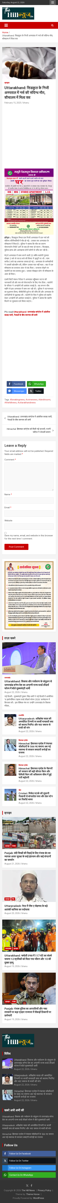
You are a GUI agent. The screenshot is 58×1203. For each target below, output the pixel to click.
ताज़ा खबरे (9, 638)
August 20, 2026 (12, 913)
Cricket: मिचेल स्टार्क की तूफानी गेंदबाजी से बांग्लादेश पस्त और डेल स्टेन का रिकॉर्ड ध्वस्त (36, 796)
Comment (10, 459)
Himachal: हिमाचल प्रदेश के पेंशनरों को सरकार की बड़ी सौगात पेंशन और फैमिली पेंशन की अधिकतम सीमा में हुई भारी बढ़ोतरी (35, 773)
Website (8, 520)
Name (8, 494)
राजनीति (21, 715)
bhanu (26, 103)
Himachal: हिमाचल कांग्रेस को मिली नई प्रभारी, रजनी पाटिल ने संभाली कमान (29, 430)
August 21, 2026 (12, 864)
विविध (7, 1053)
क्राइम (6, 83)
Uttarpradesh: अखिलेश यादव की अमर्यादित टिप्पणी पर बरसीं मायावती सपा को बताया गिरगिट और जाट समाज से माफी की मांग (36, 723)
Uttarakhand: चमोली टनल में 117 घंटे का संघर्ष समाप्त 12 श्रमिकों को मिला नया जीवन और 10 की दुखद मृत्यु (28, 959)
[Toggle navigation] (6, 25)
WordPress (38, 1198)
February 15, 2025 (12, 103)
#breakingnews (17, 399)
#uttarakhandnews (27, 402)
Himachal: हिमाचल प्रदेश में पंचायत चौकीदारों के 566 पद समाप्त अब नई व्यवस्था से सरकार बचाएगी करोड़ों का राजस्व (35, 748)
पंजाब (14, 846)
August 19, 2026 (12, 966)
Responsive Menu (53, 2)
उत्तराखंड (7, 678)
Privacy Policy (44, 1190)
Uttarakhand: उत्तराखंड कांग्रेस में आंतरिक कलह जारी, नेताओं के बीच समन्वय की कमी (29, 418)
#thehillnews (10, 402)
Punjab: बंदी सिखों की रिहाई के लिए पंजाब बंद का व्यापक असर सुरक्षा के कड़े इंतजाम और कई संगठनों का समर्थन (27, 856)
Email (7, 507)
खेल (20, 790)
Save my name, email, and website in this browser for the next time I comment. (28, 537)
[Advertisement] (29, 135)
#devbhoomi (44, 399)
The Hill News (28, 1190)
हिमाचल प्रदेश (23, 740)
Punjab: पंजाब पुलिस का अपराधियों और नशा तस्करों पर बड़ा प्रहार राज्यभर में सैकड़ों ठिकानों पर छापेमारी (27, 1012)
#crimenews (31, 399)
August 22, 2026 (12, 692)
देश (13, 899)
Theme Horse (33, 1194)
